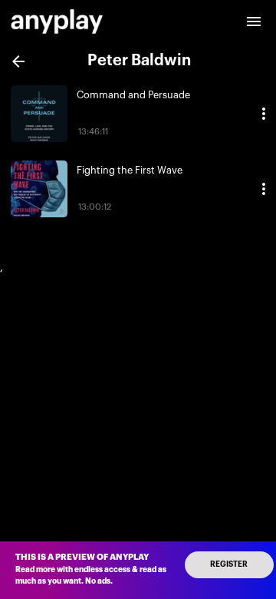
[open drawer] (253, 21)
